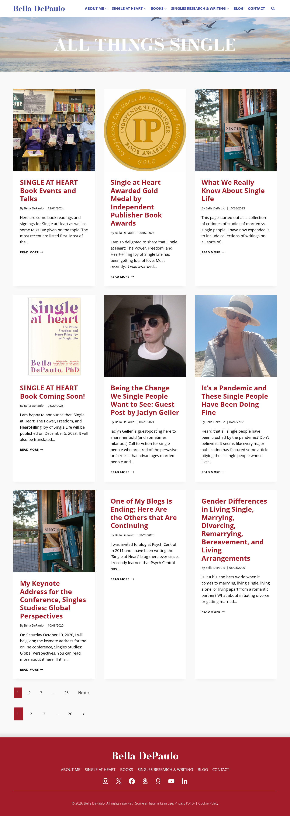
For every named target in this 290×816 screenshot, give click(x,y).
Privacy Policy (185, 803)
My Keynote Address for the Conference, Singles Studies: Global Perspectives (53, 599)
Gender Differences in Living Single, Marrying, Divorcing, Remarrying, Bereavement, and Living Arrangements (234, 529)
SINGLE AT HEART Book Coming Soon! (52, 391)
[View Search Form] (273, 8)
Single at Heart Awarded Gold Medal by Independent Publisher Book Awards (136, 202)
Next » (83, 692)
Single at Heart (100, 769)
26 (66, 692)
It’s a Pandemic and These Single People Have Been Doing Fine (234, 400)
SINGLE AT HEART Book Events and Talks (49, 190)
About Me (70, 769)
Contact (256, 8)
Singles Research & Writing (165, 769)
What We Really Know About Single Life (233, 190)
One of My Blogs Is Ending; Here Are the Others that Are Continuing (144, 513)
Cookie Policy (208, 803)
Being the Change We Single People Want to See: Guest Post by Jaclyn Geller (145, 400)
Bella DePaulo (34, 208)
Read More (31, 252)
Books (126, 769)
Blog (239, 8)
